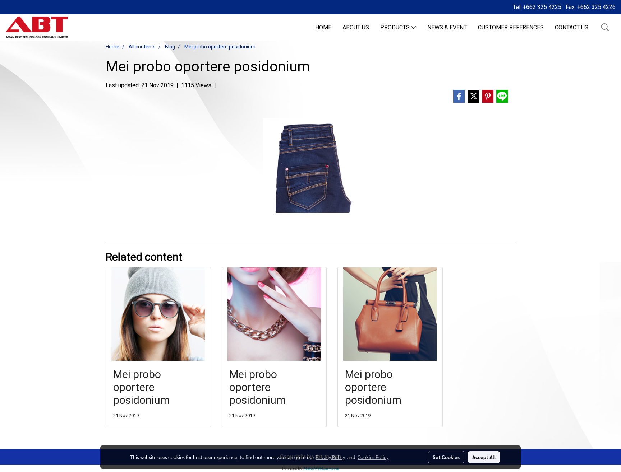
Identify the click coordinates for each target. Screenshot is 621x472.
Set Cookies (446, 457)
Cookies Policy (373, 457)
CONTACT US (571, 27)
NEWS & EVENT (447, 27)
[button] (605, 27)
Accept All (484, 457)
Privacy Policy (330, 457)
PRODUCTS (395, 27)
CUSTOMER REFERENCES (511, 27)
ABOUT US (355, 27)
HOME (323, 27)
